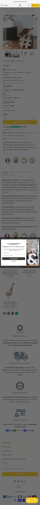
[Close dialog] (38, 240)
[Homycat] (20, 5)
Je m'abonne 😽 (14, 258)
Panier (36, 5)
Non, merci (14, 261)
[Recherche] (29, 5)
